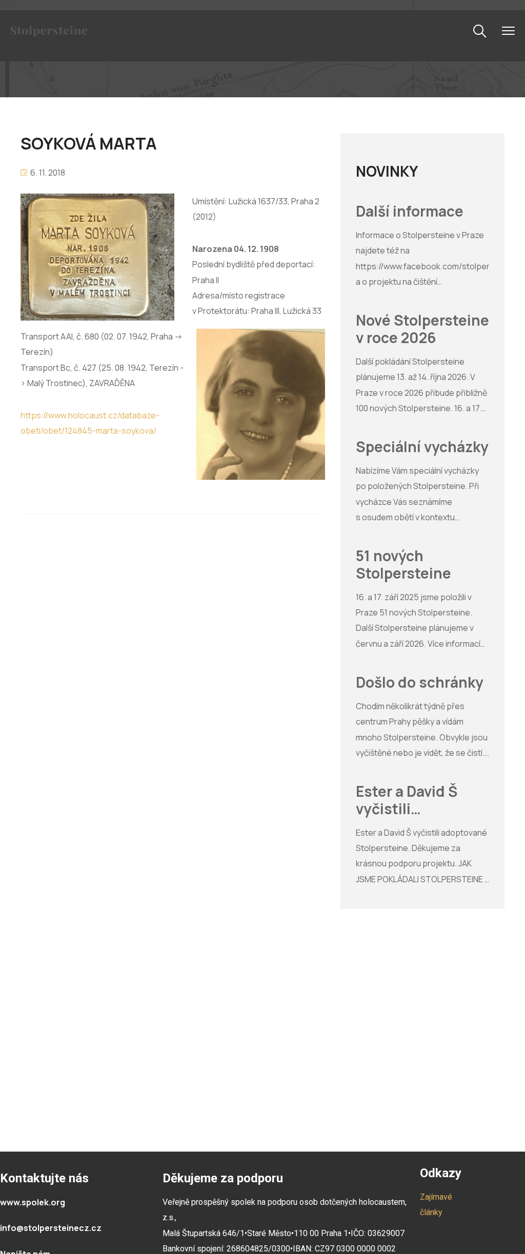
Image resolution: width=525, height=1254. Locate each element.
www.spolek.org (32, 1202)
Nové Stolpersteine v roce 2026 (422, 329)
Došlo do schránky (419, 682)
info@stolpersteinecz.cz (51, 1228)
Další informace (409, 211)
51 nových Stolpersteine (403, 564)
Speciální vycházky (422, 447)
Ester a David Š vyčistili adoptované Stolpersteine (406, 800)
